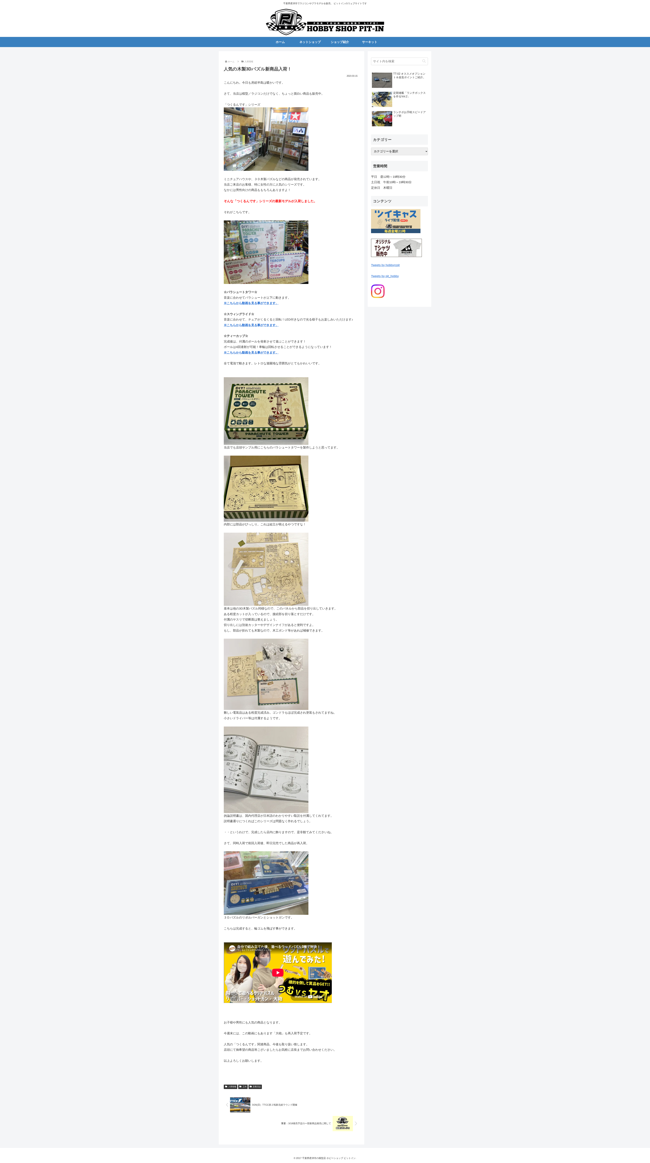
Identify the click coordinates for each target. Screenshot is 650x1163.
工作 (245, 1086)
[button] (423, 61)
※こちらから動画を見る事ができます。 (251, 325)
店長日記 (257, 1086)
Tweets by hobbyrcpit (385, 265)
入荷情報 (232, 1086)
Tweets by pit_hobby (385, 276)
